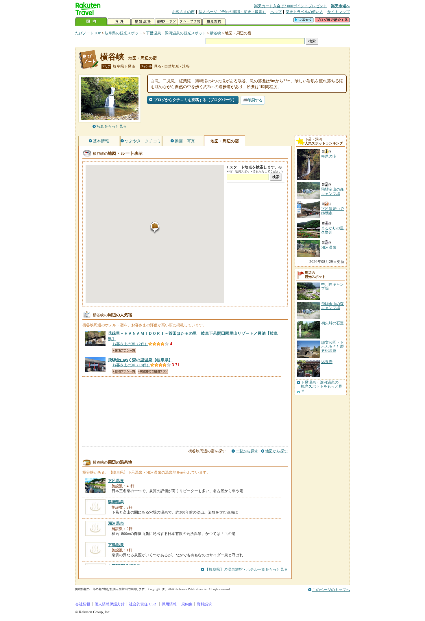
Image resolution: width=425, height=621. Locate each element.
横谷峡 (215, 33)
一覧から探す (247, 451)
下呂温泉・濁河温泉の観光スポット (176, 33)
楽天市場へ (340, 6)
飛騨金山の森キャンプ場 (332, 306)
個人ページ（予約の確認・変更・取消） (232, 12)
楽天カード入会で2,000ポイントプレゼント (290, 6)
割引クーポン (166, 21)
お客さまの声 (183, 12)
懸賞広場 (142, 21)
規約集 (187, 604)
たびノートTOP (88, 33)
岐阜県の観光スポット (123, 33)
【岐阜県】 (140, 360)
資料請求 (204, 604)
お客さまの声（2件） (130, 344)
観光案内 (214, 21)
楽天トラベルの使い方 (304, 12)
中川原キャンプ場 (332, 286)
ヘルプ (276, 12)
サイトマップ (338, 12)
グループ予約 (190, 21)
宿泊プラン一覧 (124, 350)
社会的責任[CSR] (143, 604)
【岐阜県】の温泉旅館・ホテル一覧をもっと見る (246, 569)
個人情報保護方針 (110, 604)
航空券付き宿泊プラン (153, 371)
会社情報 (82, 604)
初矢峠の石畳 (332, 323)
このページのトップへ (331, 589)
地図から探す (276, 451)
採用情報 (169, 604)
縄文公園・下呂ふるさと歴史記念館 (332, 346)
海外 (119, 21)
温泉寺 (326, 362)
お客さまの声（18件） (131, 365)
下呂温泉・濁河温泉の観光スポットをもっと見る (321, 386)
